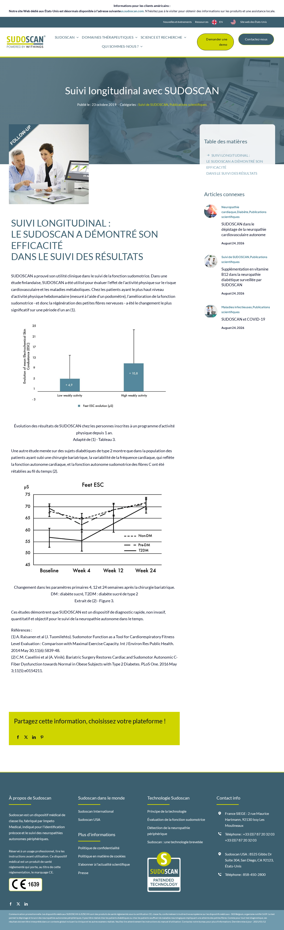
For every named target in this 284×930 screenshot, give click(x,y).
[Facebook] (18, 737)
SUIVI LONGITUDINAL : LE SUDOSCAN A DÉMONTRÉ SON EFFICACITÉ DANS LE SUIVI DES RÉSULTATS (234, 164)
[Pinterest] (42, 737)
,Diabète (242, 212)
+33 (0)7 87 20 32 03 (240, 840)
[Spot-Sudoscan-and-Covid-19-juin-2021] (210, 306)
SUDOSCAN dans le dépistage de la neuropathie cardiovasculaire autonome (243, 229)
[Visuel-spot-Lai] (210, 206)
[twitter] (18, 904)
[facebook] (10, 904)
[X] (26, 737)
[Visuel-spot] (210, 256)
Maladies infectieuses (236, 307)
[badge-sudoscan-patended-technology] (164, 853)
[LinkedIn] (34, 737)
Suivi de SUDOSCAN (153, 105)
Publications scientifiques (188, 105)
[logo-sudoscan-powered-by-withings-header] (26, 37)
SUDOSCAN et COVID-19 (243, 319)
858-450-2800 (254, 874)
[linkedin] (26, 904)
